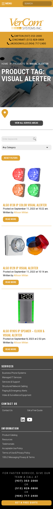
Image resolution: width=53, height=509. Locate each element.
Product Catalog (9, 435)
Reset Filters (11, 158)
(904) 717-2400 (26, 496)
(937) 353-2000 (26, 480)
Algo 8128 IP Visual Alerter (20, 268)
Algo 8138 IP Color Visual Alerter (25, 205)
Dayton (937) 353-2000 (28, 36)
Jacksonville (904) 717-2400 (27, 43)
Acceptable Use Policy (12, 448)
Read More (10, 219)
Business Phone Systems (14, 373)
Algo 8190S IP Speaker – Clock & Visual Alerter (23, 333)
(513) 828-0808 (26, 488)
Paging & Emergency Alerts (14, 391)
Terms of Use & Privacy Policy (16, 453)
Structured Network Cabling (15, 386)
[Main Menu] (3, 4)
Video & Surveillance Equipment (16, 395)
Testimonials (8, 444)
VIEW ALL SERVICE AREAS (26, 123)
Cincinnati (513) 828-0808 (27, 39)
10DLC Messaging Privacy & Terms (18, 457)
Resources (7, 439)
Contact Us (7, 410)
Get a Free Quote (34, 410)
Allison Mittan (21, 212)
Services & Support (11, 382)
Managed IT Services (11, 377)
